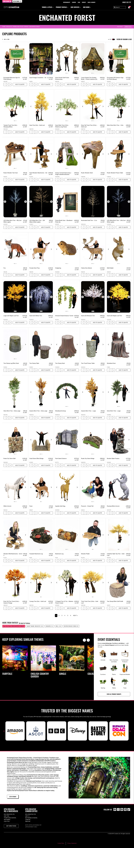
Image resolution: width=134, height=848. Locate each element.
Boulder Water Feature (113, 458)
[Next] (25, 59)
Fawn (30, 506)
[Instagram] (118, 809)
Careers (74, 2)
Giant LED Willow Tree (35, 315)
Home (3, 26)
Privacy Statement (72, 843)
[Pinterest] (121, 809)
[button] (84, 640)
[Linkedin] (125, 809)
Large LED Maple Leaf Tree (11, 315)
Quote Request (110, 645)
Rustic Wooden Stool (87, 172)
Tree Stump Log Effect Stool (11, 363)
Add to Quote (19, 84)
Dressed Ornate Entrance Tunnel (64, 315)
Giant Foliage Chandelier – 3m (37, 77)
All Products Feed (115, 816)
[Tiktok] (128, 809)
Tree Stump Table (34, 363)
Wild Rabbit (110, 268)
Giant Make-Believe (35, 626)
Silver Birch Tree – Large (114, 411)
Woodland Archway (60, 411)
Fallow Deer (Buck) (86, 268)
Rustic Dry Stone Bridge (87, 458)
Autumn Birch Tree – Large (88, 411)
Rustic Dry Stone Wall (9, 458)
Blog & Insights (91, 2)
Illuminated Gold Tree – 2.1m (89, 220)
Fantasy (26, 26)
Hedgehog (58, 268)
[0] (128, 7)
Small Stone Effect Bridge (36, 458)
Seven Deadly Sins (71, 626)
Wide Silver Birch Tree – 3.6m (115, 125)
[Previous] (5, 59)
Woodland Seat (111, 363)
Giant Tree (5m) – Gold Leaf (37, 125)
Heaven (49, 626)
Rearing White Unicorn (113, 506)
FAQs (79, 2)
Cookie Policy (61, 843)
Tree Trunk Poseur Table (88, 363)
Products (9, 26)
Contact (84, 2)
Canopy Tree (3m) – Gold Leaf (37, 601)
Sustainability (66, 2)
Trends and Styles (18, 26)
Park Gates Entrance (61, 458)
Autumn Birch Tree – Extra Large (38, 411)
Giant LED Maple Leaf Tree (114, 315)
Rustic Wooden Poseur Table (115, 172)
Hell (58, 626)
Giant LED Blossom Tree (88, 315)
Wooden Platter (85, 553)
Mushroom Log (59, 553)
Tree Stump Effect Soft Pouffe (115, 601)
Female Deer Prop (34, 268)
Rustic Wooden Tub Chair (10, 172)
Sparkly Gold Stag (60, 506)
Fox (4, 268)
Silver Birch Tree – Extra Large (11, 411)
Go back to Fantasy (24, 623)
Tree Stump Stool (60, 363)
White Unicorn (7, 506)
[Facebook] (114, 809)
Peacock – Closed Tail (87, 506)
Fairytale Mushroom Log (36, 553)
